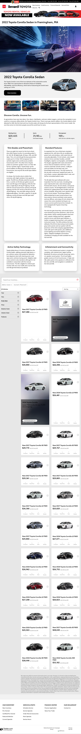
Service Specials (28, 711)
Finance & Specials (55, 5)
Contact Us (67, 708)
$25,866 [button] (30, 538)
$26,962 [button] (30, 569)
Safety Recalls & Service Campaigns (52, 728)
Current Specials (7, 719)
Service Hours (27, 719)
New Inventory (36, 5)
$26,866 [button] (30, 364)
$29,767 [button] (61, 447)
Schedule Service (28, 708)
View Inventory (11, 93)
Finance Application (50, 708)
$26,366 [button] (30, 508)
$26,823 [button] (60, 599)
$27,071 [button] (60, 538)
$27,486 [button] (30, 311)
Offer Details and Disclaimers (59, 339)
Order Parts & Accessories (31, 713)
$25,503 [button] (30, 630)
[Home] (5, 6)
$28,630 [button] (60, 629)
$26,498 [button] (61, 364)
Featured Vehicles (8, 716)
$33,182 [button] (60, 662)
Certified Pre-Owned (9, 713)
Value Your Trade (50, 711)
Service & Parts (65, 5)
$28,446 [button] (30, 660)
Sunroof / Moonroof (20, 285)
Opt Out (70, 729)
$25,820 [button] (60, 508)
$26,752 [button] (61, 569)
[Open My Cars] (75, 6)
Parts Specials (27, 716)
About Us (34, 7)
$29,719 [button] (30, 447)
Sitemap (70, 728)
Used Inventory (45, 5)
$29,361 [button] (30, 478)
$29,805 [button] (60, 478)
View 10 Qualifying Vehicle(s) (60, 338)
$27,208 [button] (30, 599)
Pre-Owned (6, 711)
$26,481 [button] (60, 395)
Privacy (51, 729)
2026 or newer (7, 285)
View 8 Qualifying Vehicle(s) (30, 421)
